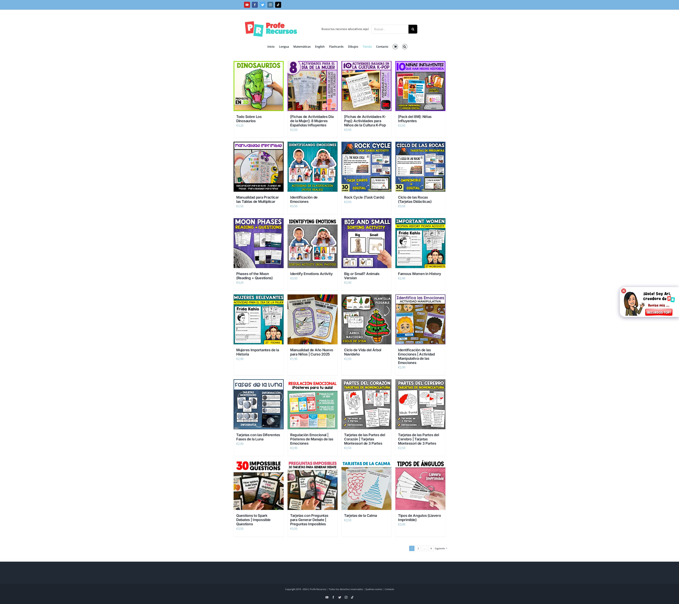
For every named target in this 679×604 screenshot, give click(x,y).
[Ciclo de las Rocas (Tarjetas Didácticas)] (420, 167)
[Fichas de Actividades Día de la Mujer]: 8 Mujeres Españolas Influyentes (311, 121)
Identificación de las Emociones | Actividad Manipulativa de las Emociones (416, 356)
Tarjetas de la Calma (360, 515)
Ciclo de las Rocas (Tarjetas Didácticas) (415, 199)
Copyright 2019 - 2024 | (297, 589)
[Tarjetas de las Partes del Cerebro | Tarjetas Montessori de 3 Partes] (420, 404)
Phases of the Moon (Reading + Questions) (254, 276)
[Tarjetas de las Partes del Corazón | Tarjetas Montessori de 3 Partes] (366, 404)
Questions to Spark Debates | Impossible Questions (253, 519)
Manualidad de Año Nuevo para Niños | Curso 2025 (311, 352)
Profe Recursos (318, 589)
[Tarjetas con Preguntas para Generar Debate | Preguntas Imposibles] (313, 485)
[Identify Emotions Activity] (313, 243)
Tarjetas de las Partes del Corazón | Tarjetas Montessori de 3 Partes (364, 439)
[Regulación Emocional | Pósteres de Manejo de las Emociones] (313, 404)
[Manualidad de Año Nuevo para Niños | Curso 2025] (313, 319)
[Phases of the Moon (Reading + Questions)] (259, 243)
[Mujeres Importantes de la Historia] (259, 319)
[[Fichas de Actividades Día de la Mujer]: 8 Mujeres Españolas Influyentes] (313, 86)
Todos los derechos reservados (346, 589)
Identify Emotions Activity (311, 274)
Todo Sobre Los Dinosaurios (249, 119)
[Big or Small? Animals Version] (366, 243)
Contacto (389, 589)
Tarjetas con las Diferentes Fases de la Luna (258, 437)
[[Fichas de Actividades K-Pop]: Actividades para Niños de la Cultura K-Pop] (366, 86)
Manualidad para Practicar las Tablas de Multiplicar (257, 199)
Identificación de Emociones (304, 199)
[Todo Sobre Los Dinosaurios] (259, 86)
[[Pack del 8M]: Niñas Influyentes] (420, 86)
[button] (404, 46)
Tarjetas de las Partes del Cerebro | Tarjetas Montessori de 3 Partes (418, 439)
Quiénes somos (373, 589)
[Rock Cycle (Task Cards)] (366, 167)
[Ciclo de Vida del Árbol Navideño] (366, 319)
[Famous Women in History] (420, 243)
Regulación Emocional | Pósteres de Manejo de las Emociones (311, 439)
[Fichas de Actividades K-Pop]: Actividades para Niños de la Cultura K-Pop (365, 121)
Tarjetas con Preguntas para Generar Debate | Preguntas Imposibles (309, 519)
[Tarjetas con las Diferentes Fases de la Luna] (259, 404)
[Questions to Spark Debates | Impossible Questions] (259, 485)
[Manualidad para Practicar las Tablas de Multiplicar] (259, 167)
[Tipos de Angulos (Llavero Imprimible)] (420, 485)
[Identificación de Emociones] (313, 167)
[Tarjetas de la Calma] (366, 485)
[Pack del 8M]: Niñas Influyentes (415, 119)
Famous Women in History (419, 274)
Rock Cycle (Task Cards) (364, 197)
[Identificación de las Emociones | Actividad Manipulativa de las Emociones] (420, 319)
